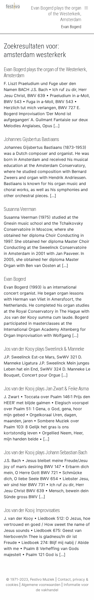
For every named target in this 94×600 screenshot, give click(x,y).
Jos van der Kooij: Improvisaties (32, 510)
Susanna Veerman (20, 209)
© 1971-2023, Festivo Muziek (30, 579)
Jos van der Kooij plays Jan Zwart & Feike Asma (46, 389)
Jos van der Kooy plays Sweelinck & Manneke (44, 349)
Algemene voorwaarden (41, 584)
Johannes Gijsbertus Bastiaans (31, 139)
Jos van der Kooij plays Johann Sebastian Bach (45, 452)
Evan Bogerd (15, 279)
